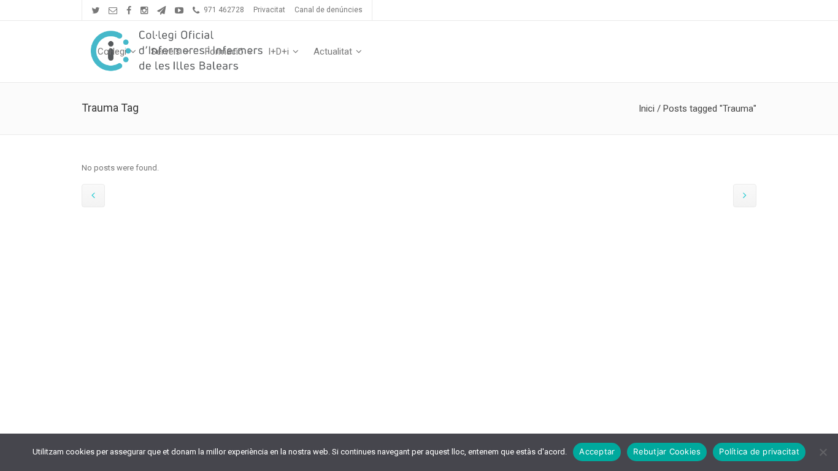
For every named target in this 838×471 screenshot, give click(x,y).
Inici (647, 108)
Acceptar (597, 451)
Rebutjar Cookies (667, 451)
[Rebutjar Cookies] (823, 452)
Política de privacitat (759, 451)
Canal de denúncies (328, 10)
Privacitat (269, 10)
